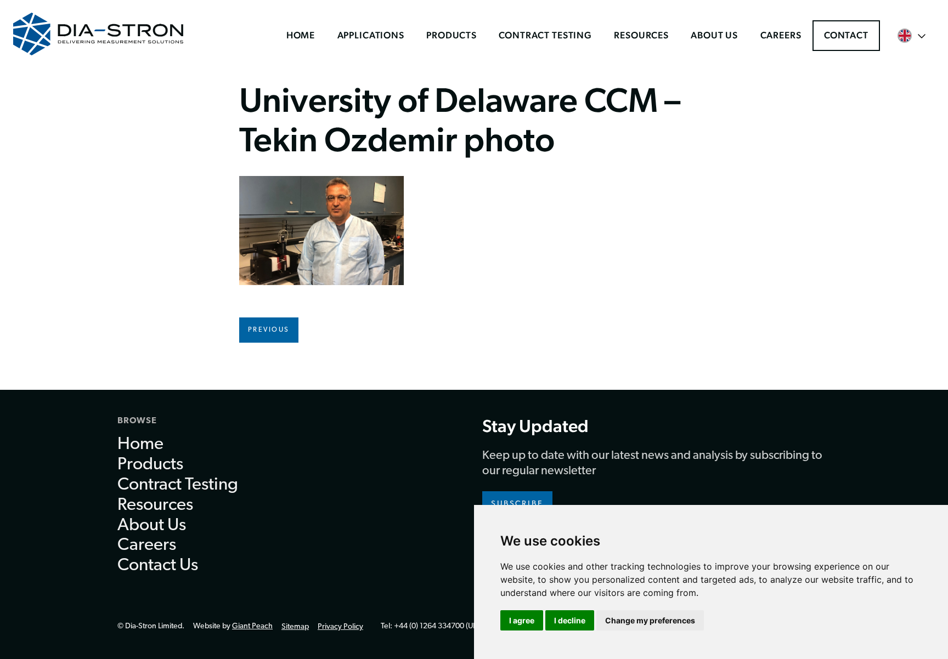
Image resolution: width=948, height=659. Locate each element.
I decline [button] (569, 620)
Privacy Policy (340, 627)
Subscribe (517, 504)
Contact (846, 35)
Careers (781, 35)
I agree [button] (521, 620)
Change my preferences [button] (650, 620)
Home (300, 35)
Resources (641, 35)
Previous (269, 330)
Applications (370, 35)
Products (451, 35)
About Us (714, 35)
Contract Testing (545, 35)
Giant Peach (252, 626)
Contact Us (157, 566)
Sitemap (295, 627)
